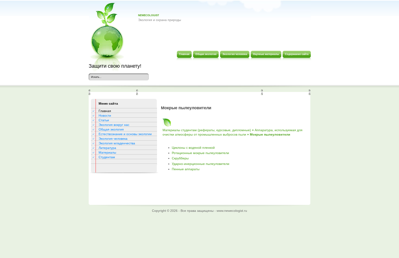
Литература (107, 148)
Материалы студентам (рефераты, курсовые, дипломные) (207, 130)
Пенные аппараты (186, 169)
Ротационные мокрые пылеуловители (200, 153)
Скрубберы (180, 158)
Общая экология (111, 129)
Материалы (107, 152)
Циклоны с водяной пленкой (193, 147)
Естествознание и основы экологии (125, 134)
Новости (105, 115)
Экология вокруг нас (114, 125)
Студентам (107, 157)
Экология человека (113, 138)
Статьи (104, 120)
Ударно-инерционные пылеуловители (200, 164)
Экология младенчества (117, 143)
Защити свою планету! (115, 66)
